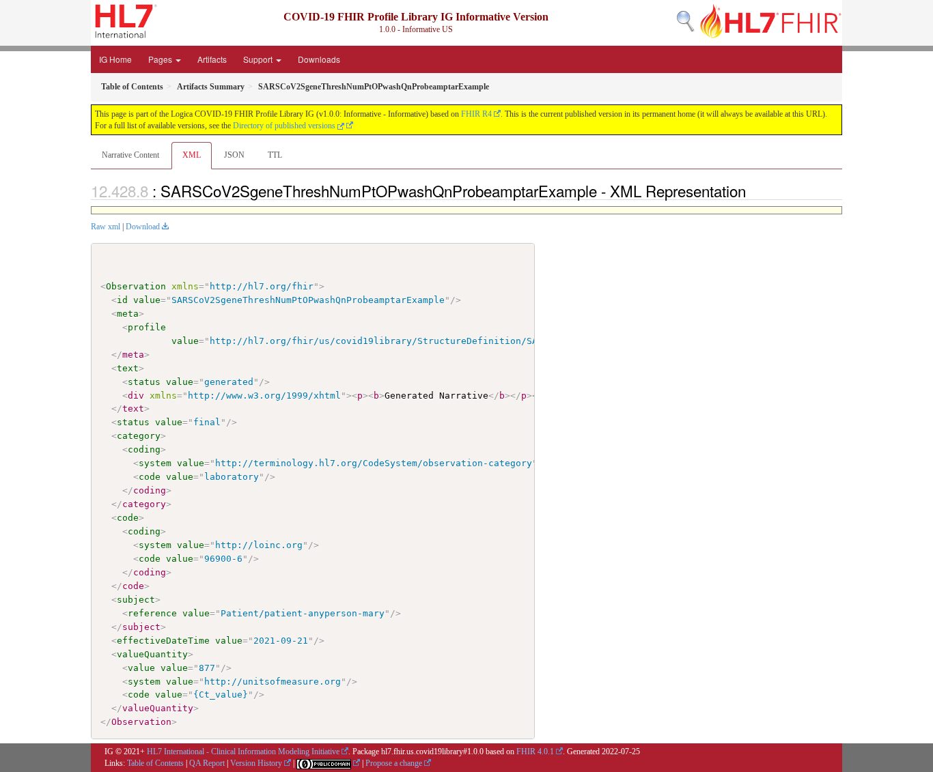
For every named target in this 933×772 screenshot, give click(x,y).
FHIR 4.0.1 (535, 751)
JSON (234, 155)
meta (128, 314)
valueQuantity (152, 654)
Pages (161, 59)
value (147, 300)
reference (152, 613)
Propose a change (393, 763)
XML (191, 155)
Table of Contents (155, 763)
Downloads (319, 59)
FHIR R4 (476, 114)
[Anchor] (753, 190)
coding (144, 449)
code (150, 477)
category (139, 436)
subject (136, 600)
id (122, 300)
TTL (275, 155)
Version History (256, 763)
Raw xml (105, 226)
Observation (136, 286)
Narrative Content (130, 155)
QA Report (207, 763)
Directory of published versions (285, 125)
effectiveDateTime (163, 640)
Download (143, 226)
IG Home (115, 59)
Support (259, 59)
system (155, 463)
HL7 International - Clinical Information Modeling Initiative (243, 751)
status (144, 382)
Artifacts (212, 59)
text (128, 368)
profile (147, 327)
